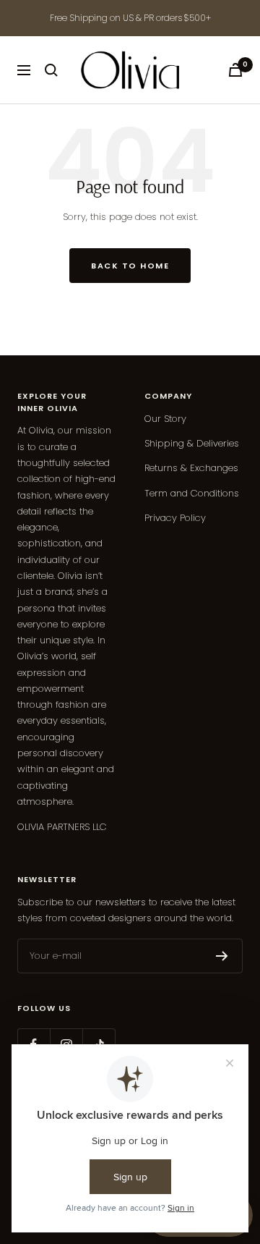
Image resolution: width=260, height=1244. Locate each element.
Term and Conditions (191, 493)
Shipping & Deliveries (191, 443)
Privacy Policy (175, 518)
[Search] (51, 70)
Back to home (130, 265)
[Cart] (235, 70)
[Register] (222, 956)
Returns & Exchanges (191, 468)
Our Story (165, 419)
